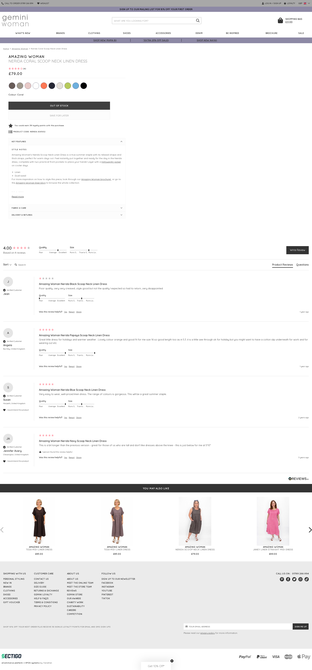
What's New (22, 33)
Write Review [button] (297, 250)
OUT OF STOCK (59, 105)
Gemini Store (74, 594)
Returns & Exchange (46, 590)
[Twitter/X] (294, 579)
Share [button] (78, 312)
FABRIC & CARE (19, 208)
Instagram (108, 587)
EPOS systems (32, 663)
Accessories (163, 33)
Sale (301, 33)
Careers (71, 610)
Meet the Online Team (80, 583)
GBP (300, 3)
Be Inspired (232, 33)
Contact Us (41, 579)
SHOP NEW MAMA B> (105, 40)
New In (7, 583)
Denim (199, 33)
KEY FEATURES (19, 141)
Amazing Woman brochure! (96, 179)
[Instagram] (300, 579)
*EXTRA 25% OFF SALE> (156, 40)
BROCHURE (271, 33)
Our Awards (74, 598)
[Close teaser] (172, 661)
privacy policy (207, 633)
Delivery (39, 583)
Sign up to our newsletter (118, 579)
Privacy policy (42, 606)
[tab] (282, 265)
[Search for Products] (198, 20)
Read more (18, 196)
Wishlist (44, 3)
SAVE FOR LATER (59, 115)
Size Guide (40, 587)
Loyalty (291, 3)
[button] (156, 666)
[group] (20, 248)
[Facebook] (288, 579)
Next (310, 526)
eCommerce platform (12, 663)
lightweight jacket (111, 161)
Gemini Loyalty (43, 594)
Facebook (107, 583)
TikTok (106, 598)
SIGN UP (277, 3)
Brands (60, 33)
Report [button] (72, 312)
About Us (72, 579)
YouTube (107, 590)
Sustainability (75, 606)
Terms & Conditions (46, 602)
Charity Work (75, 602)
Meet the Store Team (79, 587)
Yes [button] (65, 312)
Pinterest (107, 594)
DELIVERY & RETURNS (22, 215)
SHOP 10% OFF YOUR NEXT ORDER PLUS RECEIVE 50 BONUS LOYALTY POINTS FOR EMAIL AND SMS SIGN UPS (56, 627)
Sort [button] (6, 264)
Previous (1, 526)
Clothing (94, 33)
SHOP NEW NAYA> (207, 40)
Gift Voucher (11, 602)
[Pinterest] (282, 579)
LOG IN (267, 3)
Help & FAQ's (41, 598)
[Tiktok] (307, 579)
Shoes (127, 33)
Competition (74, 614)
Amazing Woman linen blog (31, 182)
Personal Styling (14, 579)
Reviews (72, 590)
